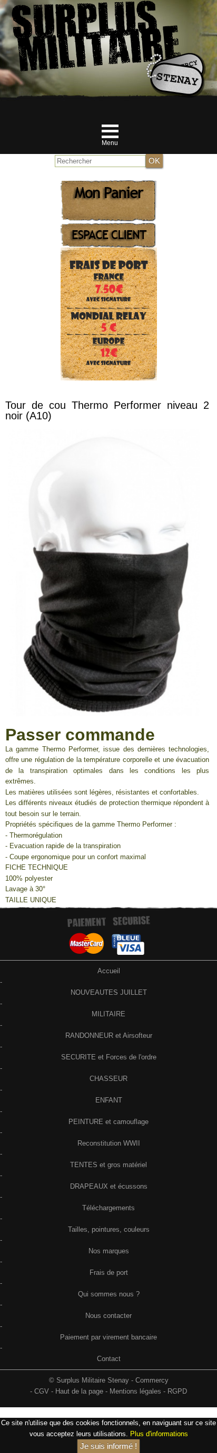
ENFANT (108, 1100)
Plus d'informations (159, 1434)
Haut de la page (79, 1391)
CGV (41, 1391)
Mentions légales (135, 1391)
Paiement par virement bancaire (108, 1337)
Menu (110, 143)
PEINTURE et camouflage (108, 1122)
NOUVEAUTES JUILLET (109, 992)
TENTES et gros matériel (108, 1165)
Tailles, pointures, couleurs (109, 1229)
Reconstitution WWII (108, 1143)
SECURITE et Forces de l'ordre (108, 1057)
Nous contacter (108, 1316)
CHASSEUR (108, 1079)
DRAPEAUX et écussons (108, 1186)
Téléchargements (108, 1208)
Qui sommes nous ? (109, 1294)
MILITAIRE (108, 1014)
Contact (109, 1359)
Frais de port (109, 1272)
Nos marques (108, 1251)
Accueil (108, 971)
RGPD (177, 1391)
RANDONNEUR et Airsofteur (108, 1035)
